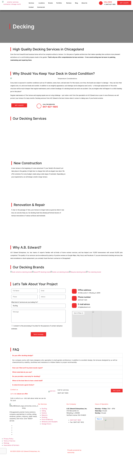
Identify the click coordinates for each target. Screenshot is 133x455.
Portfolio (59, 3)
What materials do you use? (22, 372)
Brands (50, 3)
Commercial (41, 7)
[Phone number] (74, 298)
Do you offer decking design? (22, 355)
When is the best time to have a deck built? (27, 380)
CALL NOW (108, 2)
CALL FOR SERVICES (49, 104)
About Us (84, 3)
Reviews (68, 3)
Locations (42, 3)
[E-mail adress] (74, 305)
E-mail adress (84, 304)
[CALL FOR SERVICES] (39, 106)
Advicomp (70, 452)
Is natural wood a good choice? (23, 385)
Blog (76, 3)
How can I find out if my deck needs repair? (27, 368)
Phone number (84, 297)
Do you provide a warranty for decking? (26, 376)
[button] (66, 355)
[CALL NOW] (101, 3)
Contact (31, 7)
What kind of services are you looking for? (24, 302)
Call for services (63, 390)
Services (31, 3)
